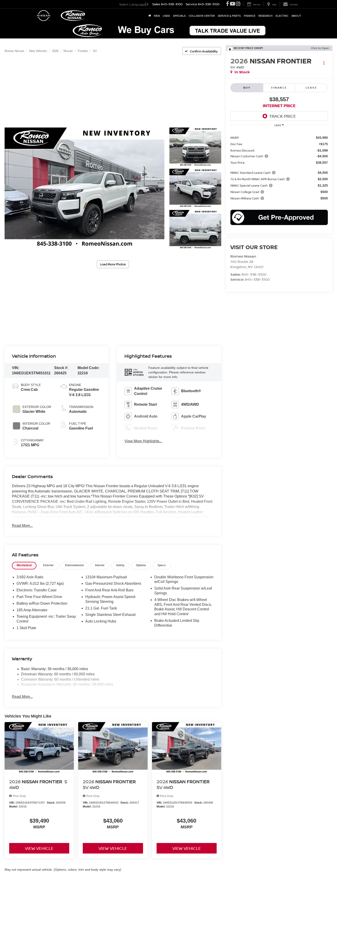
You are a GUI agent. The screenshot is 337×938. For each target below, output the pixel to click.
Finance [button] (249, 16)
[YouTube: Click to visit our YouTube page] (232, 4)
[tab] (24, 565)
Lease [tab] (311, 88)
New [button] (157, 16)
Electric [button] (282, 16)
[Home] (149, 15)
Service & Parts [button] (229, 16)
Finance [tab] (279, 88)
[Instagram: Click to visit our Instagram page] (238, 4)
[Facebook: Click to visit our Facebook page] (227, 4)
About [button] (296, 16)
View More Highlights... (143, 441)
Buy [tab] (247, 88)
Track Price (282, 116)
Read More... (22, 525)
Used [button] (166, 16)
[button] (84, 188)
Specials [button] (179, 16)
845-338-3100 (253, 274)
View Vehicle (39, 848)
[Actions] (324, 63)
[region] (279, 167)
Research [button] (265, 16)
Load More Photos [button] (113, 264)
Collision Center (202, 16)
